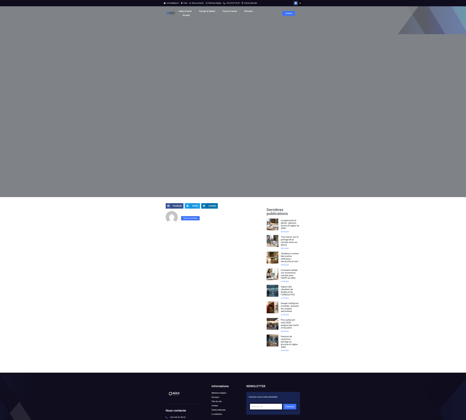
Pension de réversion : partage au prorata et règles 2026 (289, 341)
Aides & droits (185, 11)
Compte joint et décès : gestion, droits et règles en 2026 (290, 224)
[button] (174, 206)
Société (186, 15)
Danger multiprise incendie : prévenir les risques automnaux (290, 307)
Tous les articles (190, 218)
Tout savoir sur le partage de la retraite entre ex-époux (289, 241)
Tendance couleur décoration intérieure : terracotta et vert (290, 257)
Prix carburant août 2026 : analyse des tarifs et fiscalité (290, 324)
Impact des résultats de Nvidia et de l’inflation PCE (288, 290)
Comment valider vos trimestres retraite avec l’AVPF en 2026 (289, 274)
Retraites (248, 11)
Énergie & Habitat (207, 11)
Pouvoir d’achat (230, 11)
